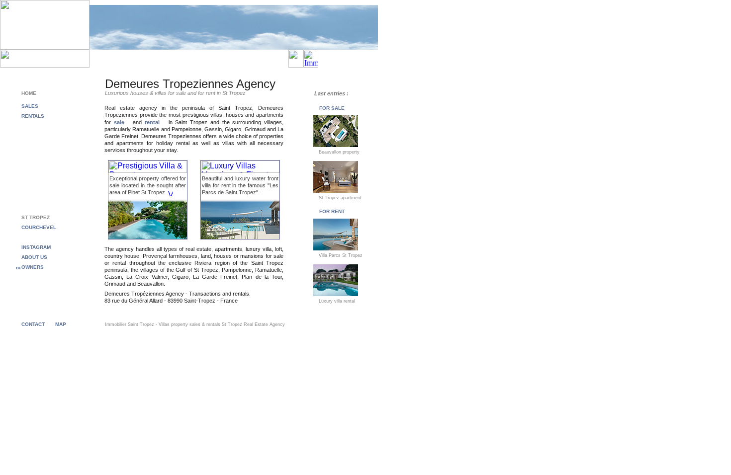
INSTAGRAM (36, 247)
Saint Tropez (141, 324)
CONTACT (33, 324)
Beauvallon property (338, 152)
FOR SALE (332, 108)
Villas (164, 324)
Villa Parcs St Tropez (340, 255)
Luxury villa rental (336, 301)
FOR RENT (332, 211)
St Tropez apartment (339, 197)
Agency (277, 324)
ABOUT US (34, 257)
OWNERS (32, 267)
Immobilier (116, 324)
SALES (29, 106)
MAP (60, 324)
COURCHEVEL (38, 227)
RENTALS (32, 116)
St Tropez (232, 324)
